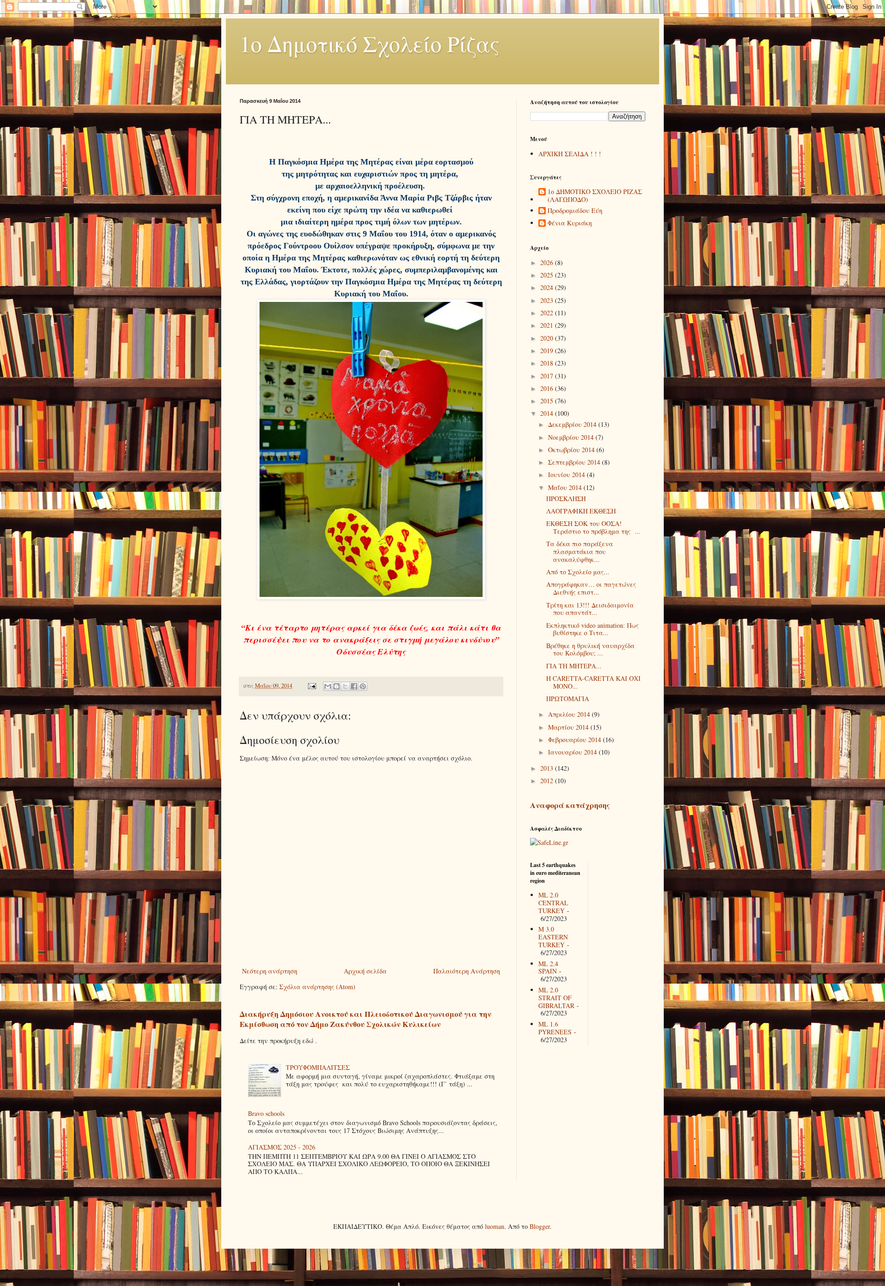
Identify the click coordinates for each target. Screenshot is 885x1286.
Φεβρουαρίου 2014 (575, 739)
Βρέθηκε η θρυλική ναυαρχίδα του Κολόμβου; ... (590, 649)
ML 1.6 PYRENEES (555, 1028)
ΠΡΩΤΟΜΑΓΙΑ (567, 698)
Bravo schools (266, 1113)
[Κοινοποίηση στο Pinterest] (362, 686)
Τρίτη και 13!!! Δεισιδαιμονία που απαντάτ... (590, 609)
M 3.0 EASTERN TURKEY (553, 937)
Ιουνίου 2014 (567, 474)
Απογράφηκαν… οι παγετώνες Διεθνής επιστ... (591, 588)
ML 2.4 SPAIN (548, 967)
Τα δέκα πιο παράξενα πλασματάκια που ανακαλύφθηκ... (579, 551)
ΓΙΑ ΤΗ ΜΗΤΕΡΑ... (574, 665)
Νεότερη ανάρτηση (269, 971)
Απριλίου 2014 (570, 714)
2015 (547, 400)
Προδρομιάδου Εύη (575, 211)
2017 (547, 376)
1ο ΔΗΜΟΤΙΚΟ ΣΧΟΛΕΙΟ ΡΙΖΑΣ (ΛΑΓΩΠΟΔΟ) (595, 196)
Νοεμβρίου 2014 (572, 437)
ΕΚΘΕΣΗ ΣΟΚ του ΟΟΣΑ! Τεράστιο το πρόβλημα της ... (593, 527)
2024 (547, 287)
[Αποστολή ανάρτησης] (311, 686)
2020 (547, 338)
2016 (547, 388)
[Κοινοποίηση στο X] (345, 686)
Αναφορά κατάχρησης (570, 805)
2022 (547, 312)
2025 (547, 275)
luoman (494, 1226)
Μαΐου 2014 (566, 487)
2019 (547, 350)
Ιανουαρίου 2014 (573, 752)
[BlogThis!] (336, 686)
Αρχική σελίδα (365, 971)
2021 (547, 325)
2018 (547, 363)
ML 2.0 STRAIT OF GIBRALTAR (556, 997)
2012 (547, 780)
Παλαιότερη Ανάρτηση (466, 971)
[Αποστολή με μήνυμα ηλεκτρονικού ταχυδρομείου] (327, 686)
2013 (547, 768)
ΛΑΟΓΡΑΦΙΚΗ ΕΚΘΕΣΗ (581, 511)
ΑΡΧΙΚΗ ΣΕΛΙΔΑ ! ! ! (569, 153)
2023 (547, 300)
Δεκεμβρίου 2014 (573, 424)
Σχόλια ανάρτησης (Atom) (317, 986)
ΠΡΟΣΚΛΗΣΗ (566, 498)
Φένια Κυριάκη (570, 223)
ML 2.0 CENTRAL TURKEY (553, 903)
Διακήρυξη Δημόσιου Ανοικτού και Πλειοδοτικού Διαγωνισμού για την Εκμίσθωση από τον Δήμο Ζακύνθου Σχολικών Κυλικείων (365, 1019)
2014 (547, 413)
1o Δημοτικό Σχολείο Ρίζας (370, 43)
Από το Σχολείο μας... (577, 571)
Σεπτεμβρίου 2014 (575, 462)
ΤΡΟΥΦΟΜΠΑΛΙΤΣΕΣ (318, 1067)
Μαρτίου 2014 (569, 727)
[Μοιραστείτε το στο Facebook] (354, 686)
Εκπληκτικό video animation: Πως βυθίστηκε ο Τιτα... (592, 629)
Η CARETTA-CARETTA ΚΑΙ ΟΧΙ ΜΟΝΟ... (593, 682)
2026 (547, 262)
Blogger (540, 1226)
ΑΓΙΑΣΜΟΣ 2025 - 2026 (281, 1147)
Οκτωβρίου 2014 (572, 449)
